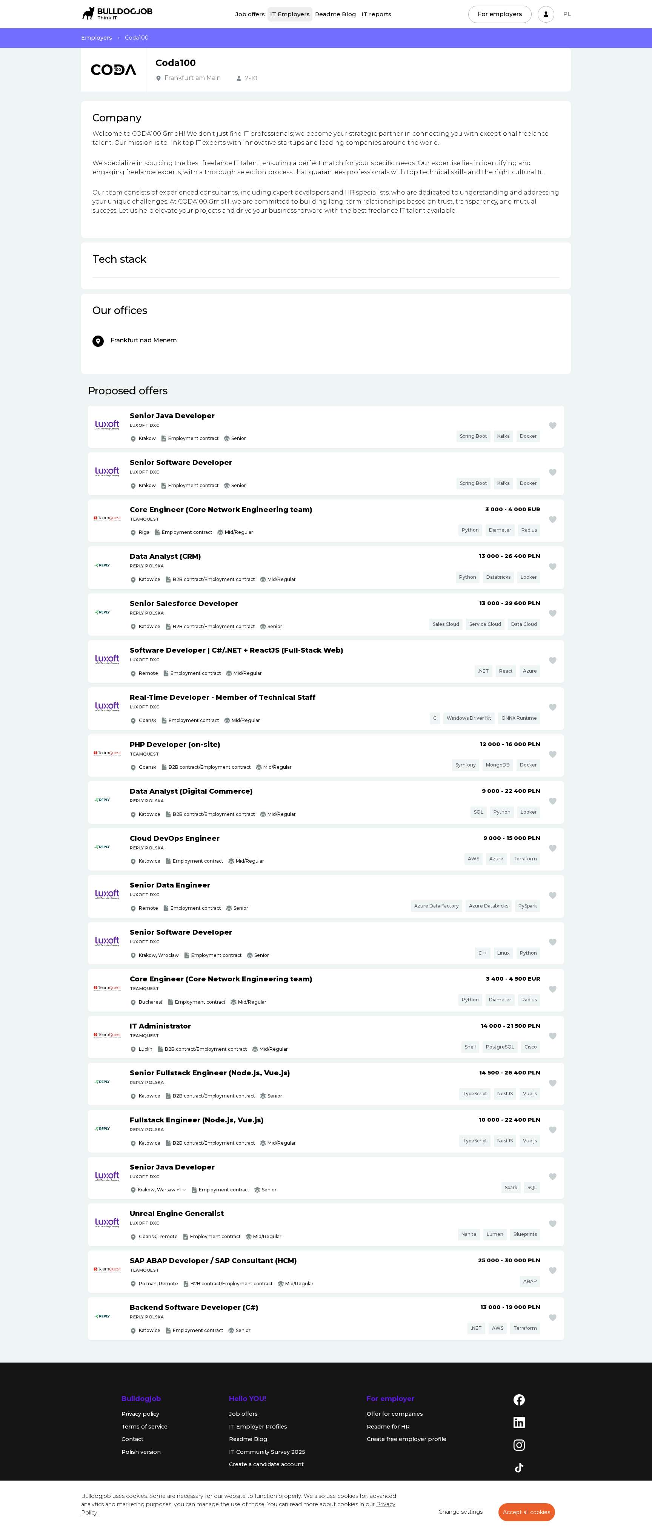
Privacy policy (140, 1413)
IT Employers (290, 14)
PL (567, 14)
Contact (132, 1439)
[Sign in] (546, 14)
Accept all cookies (527, 1512)
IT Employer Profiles (258, 1426)
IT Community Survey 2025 (267, 1452)
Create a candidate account (266, 1464)
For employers (500, 14)
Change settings (460, 1511)
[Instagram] (519, 1445)
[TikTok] (519, 1467)
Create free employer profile (406, 1439)
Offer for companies (395, 1413)
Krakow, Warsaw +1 (159, 1190)
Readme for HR (388, 1426)
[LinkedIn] (519, 1422)
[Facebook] (519, 1399)
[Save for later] (553, 426)
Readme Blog (335, 14)
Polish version (141, 1452)
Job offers (250, 14)
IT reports (376, 14)
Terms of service (144, 1426)
